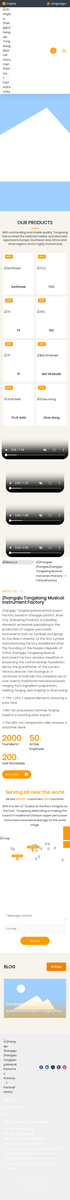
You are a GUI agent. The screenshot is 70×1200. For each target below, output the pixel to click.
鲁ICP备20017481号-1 (35, 1184)
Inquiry (11, 3)
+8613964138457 (33, 1139)
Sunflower (18, 287)
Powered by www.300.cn (35, 1189)
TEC (51, 330)
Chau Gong (51, 417)
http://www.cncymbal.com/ (35, 1154)
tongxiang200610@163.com (31, 1144)
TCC (51, 287)
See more (11, 774)
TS (18, 330)
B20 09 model (51, 374)
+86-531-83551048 (20, 1129)
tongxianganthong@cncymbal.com (37, 1149)
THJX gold (18, 417)
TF (18, 374)
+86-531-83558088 (21, 1134)
